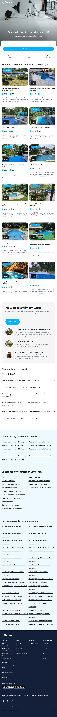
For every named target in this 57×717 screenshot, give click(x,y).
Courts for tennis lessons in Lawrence (38, 573)
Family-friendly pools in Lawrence (14, 586)
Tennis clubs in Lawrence (11, 624)
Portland (45, 648)
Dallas (44, 658)
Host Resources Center (21, 653)
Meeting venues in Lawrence (12, 596)
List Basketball (19, 651)
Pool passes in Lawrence (37, 610)
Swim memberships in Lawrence (40, 621)
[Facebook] (3, 701)
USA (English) (45, 710)
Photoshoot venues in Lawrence (40, 600)
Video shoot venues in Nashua (39, 449)
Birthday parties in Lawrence (12, 547)
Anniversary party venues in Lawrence (12, 528)
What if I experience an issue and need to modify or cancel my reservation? (24, 395)
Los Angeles (46, 643)
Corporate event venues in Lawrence (11, 559)
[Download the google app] (19, 687)
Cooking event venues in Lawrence (41, 551)
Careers (4, 643)
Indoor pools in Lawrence (11, 484)
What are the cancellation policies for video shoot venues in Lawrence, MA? (24, 404)
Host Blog (4, 656)
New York (45, 646)
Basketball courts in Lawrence (39, 488)
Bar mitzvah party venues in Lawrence (12, 542)
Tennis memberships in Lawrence (40, 624)
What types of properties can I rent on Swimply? (20, 418)
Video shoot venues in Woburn (13, 459)
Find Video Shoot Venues (29, 49)
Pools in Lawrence (8, 481)
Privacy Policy (15, 706)
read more (16, 101)
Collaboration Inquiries (7, 672)
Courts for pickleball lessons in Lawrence (13, 573)
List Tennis (18, 646)
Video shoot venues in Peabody (39, 456)
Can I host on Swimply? (10, 425)
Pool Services (5, 662)
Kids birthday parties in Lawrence (40, 593)
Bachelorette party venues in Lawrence (12, 535)
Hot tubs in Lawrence (10, 488)
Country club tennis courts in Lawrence (39, 566)
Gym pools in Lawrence (10, 593)
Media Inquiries (5, 648)
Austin (44, 653)
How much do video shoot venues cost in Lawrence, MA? (22, 381)
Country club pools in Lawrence (13, 565)
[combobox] (28, 44)
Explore (4, 675)
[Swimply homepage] (28, 2)
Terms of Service (6, 706)
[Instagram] (12, 701)
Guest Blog (5, 653)
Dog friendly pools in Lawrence (13, 582)
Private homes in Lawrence (12, 509)
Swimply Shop (5, 646)
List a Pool (18, 643)
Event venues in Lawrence (38, 582)
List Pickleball (19, 648)
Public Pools (5, 677)
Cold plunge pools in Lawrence (13, 495)
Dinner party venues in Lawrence (40, 579)
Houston (45, 656)
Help (3, 667)
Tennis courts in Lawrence (38, 484)
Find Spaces (13, 322)
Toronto (44, 661)
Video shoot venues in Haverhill (40, 442)
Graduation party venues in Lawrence (38, 587)
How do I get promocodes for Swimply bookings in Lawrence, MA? (26, 412)
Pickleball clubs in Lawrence (12, 603)
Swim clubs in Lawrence (11, 621)
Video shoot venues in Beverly (13, 442)
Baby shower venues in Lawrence (40, 526)
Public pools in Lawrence (11, 498)
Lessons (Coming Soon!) (8, 665)
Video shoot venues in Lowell (12, 445)
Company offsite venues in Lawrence (11, 552)
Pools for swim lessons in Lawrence (15, 614)
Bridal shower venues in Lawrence (41, 547)
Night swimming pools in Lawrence (41, 596)
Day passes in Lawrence (10, 579)
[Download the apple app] (8, 687)
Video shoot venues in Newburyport (15, 456)
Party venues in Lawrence (11, 600)
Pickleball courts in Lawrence (39, 481)
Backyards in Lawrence (10, 505)
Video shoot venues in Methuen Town (13, 451)
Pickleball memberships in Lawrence (38, 605)
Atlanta (44, 651)
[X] (7, 701)
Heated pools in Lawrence (11, 491)
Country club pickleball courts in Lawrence (40, 559)
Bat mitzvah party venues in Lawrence (38, 542)
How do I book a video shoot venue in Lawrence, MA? (21, 387)
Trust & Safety (5, 670)
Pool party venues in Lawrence (13, 610)
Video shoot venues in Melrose (39, 445)
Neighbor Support (33, 643)
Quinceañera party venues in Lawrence (39, 615)
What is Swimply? (8, 374)
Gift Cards (4, 651)
